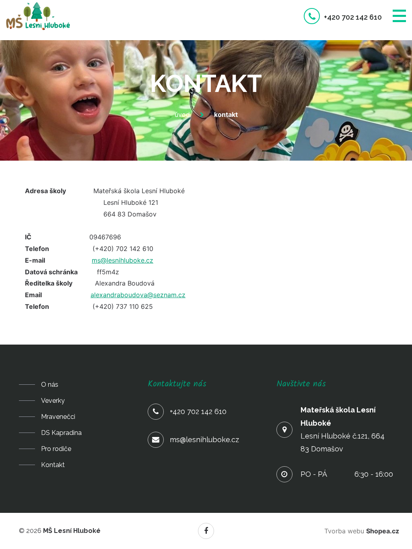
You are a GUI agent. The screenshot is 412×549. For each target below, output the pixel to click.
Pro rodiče (56, 449)
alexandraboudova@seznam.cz (138, 295)
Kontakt (53, 465)
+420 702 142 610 (353, 17)
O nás (49, 384)
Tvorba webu (361, 531)
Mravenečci (58, 416)
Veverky (53, 400)
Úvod (182, 114)
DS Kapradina (61, 433)
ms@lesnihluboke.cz (122, 260)
